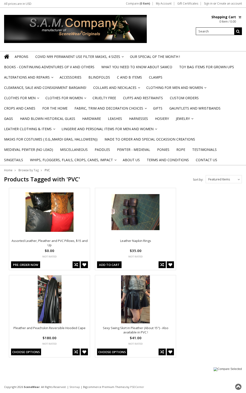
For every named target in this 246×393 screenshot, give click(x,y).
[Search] (238, 31)
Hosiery (162, 118)
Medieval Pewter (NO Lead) (28, 149)
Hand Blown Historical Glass (47, 118)
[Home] (7, 56)
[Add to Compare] (76, 264)
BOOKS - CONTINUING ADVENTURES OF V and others (49, 67)
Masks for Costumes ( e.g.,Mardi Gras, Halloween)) (51, 139)
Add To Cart (109, 265)
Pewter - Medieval (133, 149)
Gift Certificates (187, 3)
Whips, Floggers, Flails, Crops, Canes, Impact (73, 161)
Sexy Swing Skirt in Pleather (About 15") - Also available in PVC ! (135, 330)
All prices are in (17, 4)
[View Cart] (240, 17)
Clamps (155, 77)
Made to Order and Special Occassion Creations (150, 139)
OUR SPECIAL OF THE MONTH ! (155, 56)
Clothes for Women (65, 99)
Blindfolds (99, 77)
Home (8, 170)
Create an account (229, 3)
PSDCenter (137, 387)
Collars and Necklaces (116, 89)
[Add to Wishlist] (84, 264)
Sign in (208, 3)
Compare (138, 3)
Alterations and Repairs (28, 78)
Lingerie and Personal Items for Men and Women (109, 130)
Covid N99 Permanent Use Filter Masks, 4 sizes (79, 58)
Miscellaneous (74, 149)
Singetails (13, 160)
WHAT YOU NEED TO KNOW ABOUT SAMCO (136, 67)
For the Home (55, 108)
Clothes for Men (21, 99)
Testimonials (204, 149)
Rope (180, 149)
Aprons (21, 56)
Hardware (91, 118)
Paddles (102, 149)
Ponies (163, 149)
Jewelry (184, 120)
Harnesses (138, 118)
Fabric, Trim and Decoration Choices (110, 109)
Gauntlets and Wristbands (195, 108)
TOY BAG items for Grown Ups (206, 67)
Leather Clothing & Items (29, 130)
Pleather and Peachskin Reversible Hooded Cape (49, 328)
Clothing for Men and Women (176, 89)
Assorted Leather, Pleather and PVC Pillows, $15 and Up (50, 243)
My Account (164, 3)
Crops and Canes (19, 108)
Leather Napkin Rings (135, 241)
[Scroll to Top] (238, 386)
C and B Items (129, 77)
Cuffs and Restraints (143, 98)
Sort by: (198, 180)
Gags (8, 118)
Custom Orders (184, 98)
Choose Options (26, 352)
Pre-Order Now (25, 265)
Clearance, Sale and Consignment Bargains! (45, 87)
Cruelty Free (104, 98)
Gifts (157, 108)
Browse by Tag (28, 170)
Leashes (115, 118)
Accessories (70, 77)
